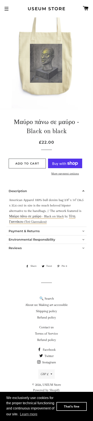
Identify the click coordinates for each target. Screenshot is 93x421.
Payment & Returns (24, 231)
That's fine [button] (71, 406)
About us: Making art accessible (46, 305)
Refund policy (46, 317)
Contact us (46, 327)
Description (18, 191)
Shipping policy (46, 311)
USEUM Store (47, 8)
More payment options (65, 173)
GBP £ (44, 374)
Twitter (49, 356)
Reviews (15, 248)
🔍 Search (46, 298)
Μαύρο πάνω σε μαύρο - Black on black (36, 216)
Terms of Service (46, 333)
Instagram (49, 362)
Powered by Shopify (46, 390)
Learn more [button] (28, 414)
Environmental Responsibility (32, 239)
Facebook (49, 350)
